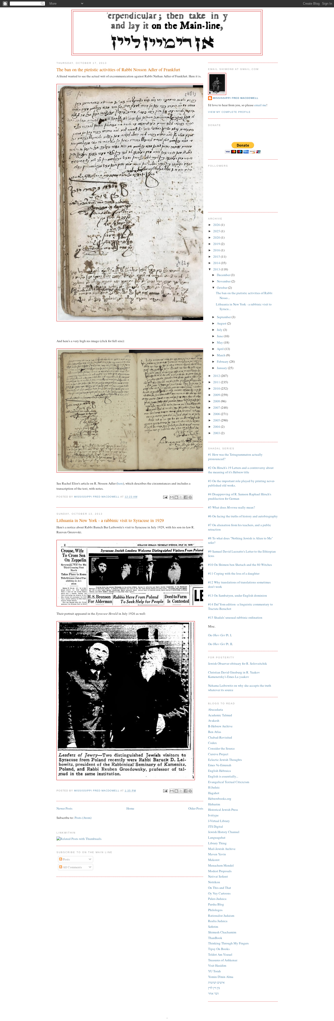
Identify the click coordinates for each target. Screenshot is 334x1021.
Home (130, 808)
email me (260, 105)
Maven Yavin (217, 854)
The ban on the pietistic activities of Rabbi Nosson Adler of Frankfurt (118, 69)
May (220, 342)
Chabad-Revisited (220, 737)
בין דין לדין (214, 988)
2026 (217, 224)
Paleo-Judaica (217, 898)
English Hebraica (219, 770)
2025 (217, 231)
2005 (217, 420)
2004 (217, 426)
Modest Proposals (220, 871)
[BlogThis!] (176, 497)
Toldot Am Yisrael (220, 954)
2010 (217, 388)
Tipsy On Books (219, 949)
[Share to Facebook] (185, 497)
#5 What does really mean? (231, 507)
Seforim (213, 926)
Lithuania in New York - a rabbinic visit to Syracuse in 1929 (110, 520)
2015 (217, 256)
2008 (217, 401)
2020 (217, 237)
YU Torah (214, 971)
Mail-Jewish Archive (221, 849)
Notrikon (214, 882)
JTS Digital (215, 826)
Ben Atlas (214, 732)
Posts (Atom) (83, 817)
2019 (217, 244)
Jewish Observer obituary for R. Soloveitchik (237, 663)
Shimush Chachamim (222, 932)
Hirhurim (214, 804)
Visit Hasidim (217, 965)
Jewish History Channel (223, 832)
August (222, 323)
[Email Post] (165, 497)
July (220, 329)
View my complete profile (229, 112)
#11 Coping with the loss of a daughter (233, 573)
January (222, 368)
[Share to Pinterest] (190, 497)
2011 (217, 382)
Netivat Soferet (218, 876)
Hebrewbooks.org (219, 798)
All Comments (72, 867)
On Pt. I (219, 635)
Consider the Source (221, 748)
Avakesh (213, 720)
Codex (212, 743)
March (221, 355)
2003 (217, 433)
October (222, 287)
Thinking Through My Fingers (228, 943)
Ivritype (213, 815)
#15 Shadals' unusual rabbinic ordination (235, 617)
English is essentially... (223, 776)
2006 (217, 414)
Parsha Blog (216, 904)
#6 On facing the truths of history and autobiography (243, 516)
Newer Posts (64, 808)
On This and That (219, 887)
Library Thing (217, 843)
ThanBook (215, 938)
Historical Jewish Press (223, 809)
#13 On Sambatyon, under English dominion (237, 595)
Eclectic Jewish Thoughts (225, 759)
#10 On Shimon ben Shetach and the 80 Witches (240, 564)
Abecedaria (215, 709)
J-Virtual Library (219, 821)
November (224, 281)
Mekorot (214, 860)
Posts (66, 859)
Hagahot (213, 793)
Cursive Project (218, 754)
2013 (217, 269)
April (220, 349)
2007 (217, 407)
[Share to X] (180, 497)
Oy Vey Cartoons (219, 893)
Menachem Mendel (221, 865)
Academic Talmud (220, 715)
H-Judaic (214, 787)
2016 (217, 250)
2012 (217, 375)
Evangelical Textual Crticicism (228, 782)
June (220, 336)
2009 (217, 395)
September (224, 317)
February (223, 361)
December (224, 275)
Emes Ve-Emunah (219, 765)
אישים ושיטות (216, 982)
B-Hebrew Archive (220, 726)
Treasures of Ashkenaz (222, 960)
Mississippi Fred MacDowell (235, 98)
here (120, 483)
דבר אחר (213, 993)
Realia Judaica (217, 921)
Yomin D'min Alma (220, 977)
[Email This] (171, 497)
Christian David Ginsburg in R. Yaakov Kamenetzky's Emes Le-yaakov (234, 674)
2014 (217, 263)
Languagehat (216, 837)
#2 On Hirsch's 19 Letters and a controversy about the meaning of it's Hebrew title (241, 469)
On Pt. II (220, 644)
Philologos (215, 910)
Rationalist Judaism (221, 915)
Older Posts (195, 808)
